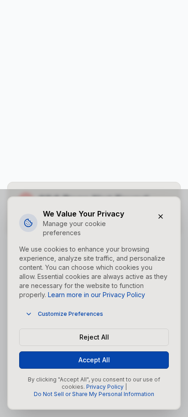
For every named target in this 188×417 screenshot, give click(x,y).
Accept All (94, 360)
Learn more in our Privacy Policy (96, 295)
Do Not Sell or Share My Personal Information (94, 394)
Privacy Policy (105, 386)
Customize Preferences (70, 313)
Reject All (94, 337)
